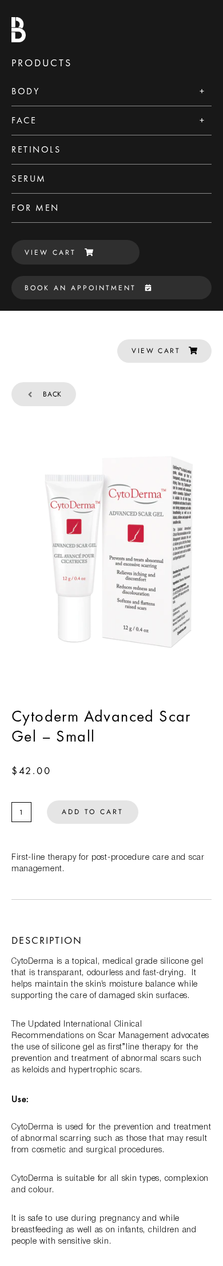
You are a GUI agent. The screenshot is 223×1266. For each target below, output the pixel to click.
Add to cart (93, 812)
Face (24, 120)
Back (52, 394)
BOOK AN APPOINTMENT (80, 288)
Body (25, 91)
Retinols (36, 149)
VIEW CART (50, 252)
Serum (28, 179)
